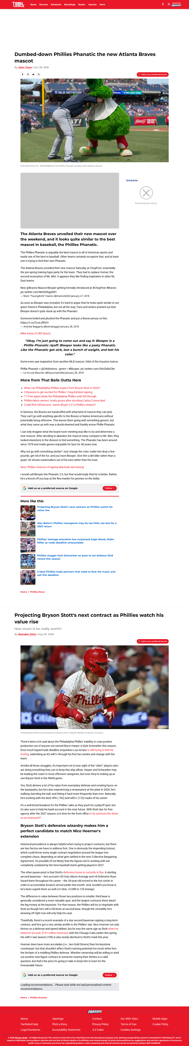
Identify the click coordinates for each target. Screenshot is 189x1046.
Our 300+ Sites (129, 1018)
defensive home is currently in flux (83, 872)
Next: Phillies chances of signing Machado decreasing (52, 467)
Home (23, 592)
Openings (57, 1018)
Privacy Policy (100, 1024)
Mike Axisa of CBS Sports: (35, 333)
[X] (169, 4)
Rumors (43, 4)
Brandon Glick (27, 634)
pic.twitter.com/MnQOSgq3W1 (38, 292)
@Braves (32, 287)
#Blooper (74, 368)
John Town (25, 67)
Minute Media (21, 1038)
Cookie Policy (160, 1024)
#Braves (111, 287)
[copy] (39, 74)
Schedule (56, 4)
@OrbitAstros (49, 368)
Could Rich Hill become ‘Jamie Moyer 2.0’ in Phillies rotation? (60, 404)
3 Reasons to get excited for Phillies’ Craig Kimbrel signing (58, 392)
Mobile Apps (160, 1018)
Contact (97, 1018)
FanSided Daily (29, 1024)
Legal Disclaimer (30, 1029)
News (33, 4)
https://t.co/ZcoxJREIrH (34, 322)
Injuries (92, 4)
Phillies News (37, 592)
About (24, 1018)
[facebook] (163, 4)
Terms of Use (128, 1024)
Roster (81, 4)
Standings (69, 4)
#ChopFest (99, 287)
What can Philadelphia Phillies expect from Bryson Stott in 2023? (62, 387)
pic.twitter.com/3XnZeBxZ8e (98, 368)
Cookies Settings (131, 1029)
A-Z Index (98, 1029)
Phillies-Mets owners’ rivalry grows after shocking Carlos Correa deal (64, 400)
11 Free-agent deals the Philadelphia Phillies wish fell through (60, 396)
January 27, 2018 (80, 296)
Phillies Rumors (38, 997)
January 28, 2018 (70, 326)
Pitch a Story (59, 1024)
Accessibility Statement (66, 1029)
